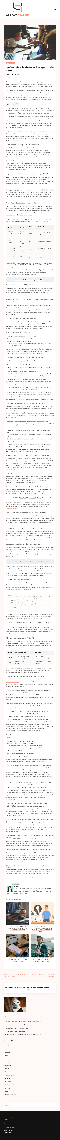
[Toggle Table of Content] (16, 104)
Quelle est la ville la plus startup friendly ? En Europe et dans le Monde (23, 1034)
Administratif (11, 63)
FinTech (7, 1068)
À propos (9, 884)
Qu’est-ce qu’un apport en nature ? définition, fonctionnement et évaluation (24, 1025)
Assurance (7, 1052)
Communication (9, 1059)
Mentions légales (9, 1127)
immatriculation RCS (13, 509)
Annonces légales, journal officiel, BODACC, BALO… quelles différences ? (23, 1021)
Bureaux (7, 1055)
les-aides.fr (36, 365)
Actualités (8, 1046)
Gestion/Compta (9, 1075)
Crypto (7, 1062)
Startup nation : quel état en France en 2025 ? (17, 1031)
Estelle (17, 74)
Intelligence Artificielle (11, 1085)
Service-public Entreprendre (27, 372)
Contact (6, 1123)
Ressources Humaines (10, 1094)
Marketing (8, 1091)
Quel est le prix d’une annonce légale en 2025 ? (17, 1028)
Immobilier (8, 1081)
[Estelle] (10, 887)
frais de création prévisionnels (23, 353)
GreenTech (8, 1078)
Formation (8, 1072)
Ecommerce (8, 1065)
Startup (7, 1098)
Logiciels (7, 1088)
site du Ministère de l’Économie (38, 221)
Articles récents (15, 884)
